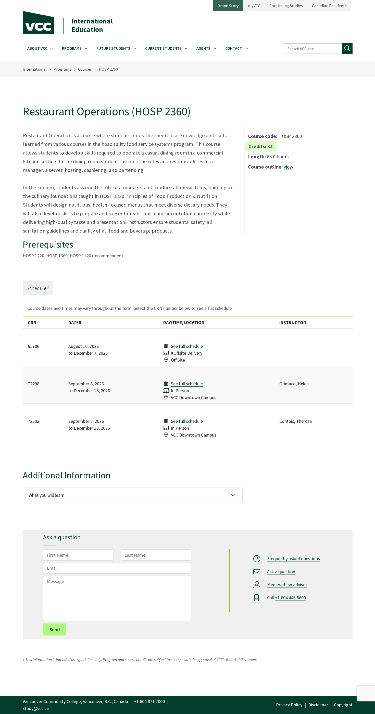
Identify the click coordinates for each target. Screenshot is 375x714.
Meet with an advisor (287, 585)
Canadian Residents (329, 5)
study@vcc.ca (36, 708)
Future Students (113, 48)
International (35, 69)
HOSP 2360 (108, 69)
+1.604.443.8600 (290, 598)
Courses (85, 69)
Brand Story (228, 5)
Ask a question (281, 572)
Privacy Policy (289, 705)
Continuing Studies (286, 5)
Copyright (343, 705)
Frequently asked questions (293, 559)
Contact (233, 48)
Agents (203, 48)
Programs (72, 48)
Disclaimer (318, 705)
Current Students (163, 48)
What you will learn (46, 495)
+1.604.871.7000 (149, 701)
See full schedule (187, 346)
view (288, 166)
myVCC (254, 5)
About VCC (37, 48)
